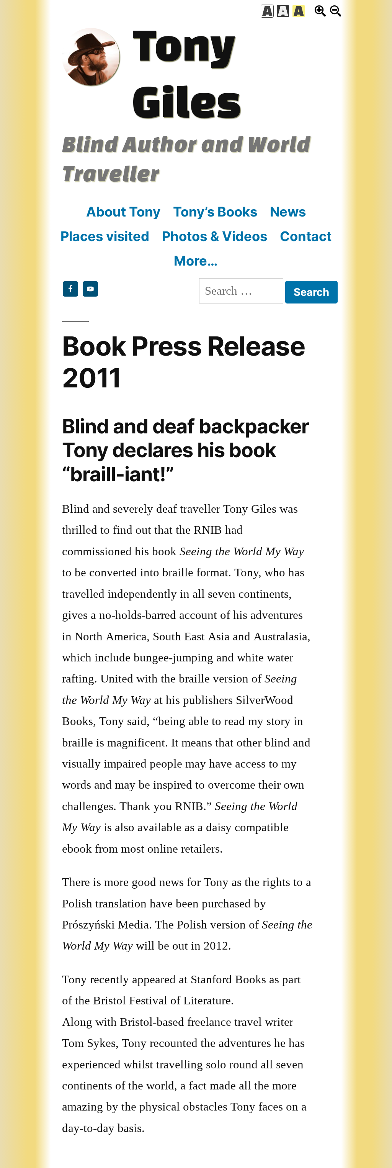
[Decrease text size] (335, 11)
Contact (306, 236)
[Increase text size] (320, 11)
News (288, 211)
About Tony (123, 211)
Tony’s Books (215, 211)
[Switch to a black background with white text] (282, 11)
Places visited (104, 236)
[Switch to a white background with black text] (267, 11)
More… (196, 261)
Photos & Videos (214, 236)
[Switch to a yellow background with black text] (298, 11)
